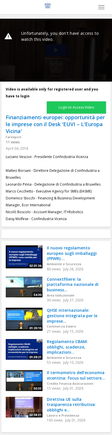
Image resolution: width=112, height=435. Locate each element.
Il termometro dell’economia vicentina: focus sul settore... (76, 375)
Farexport (13, 137)
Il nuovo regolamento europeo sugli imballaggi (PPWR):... (72, 253)
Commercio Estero (61, 326)
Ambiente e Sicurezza (64, 264)
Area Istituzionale (60, 295)
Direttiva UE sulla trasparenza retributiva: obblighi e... (71, 404)
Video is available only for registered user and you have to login (52, 93)
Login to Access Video (76, 107)
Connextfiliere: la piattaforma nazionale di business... (73, 284)
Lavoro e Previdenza (63, 415)
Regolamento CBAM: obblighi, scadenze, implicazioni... (67, 347)
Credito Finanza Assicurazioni (70, 383)
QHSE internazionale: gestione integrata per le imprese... (72, 315)
